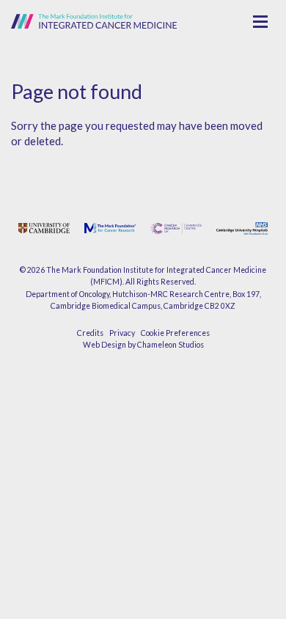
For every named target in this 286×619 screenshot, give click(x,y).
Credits (90, 333)
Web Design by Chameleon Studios (143, 344)
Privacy (122, 333)
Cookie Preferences (175, 333)
